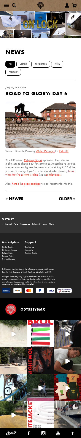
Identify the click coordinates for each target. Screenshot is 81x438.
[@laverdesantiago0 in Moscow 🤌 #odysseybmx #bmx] (13, 414)
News (15, 52)
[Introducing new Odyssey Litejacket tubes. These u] (40, 414)
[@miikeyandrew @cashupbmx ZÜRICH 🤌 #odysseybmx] (67, 414)
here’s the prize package (26, 184)
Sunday (5, 272)
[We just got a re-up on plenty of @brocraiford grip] (40, 333)
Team (57, 64)
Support (30, 242)
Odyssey (8, 218)
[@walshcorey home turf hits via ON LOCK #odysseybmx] (13, 333)
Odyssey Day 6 (33, 160)
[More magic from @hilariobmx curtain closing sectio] (67, 360)
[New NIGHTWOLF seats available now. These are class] (40, 360)
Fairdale (13, 272)
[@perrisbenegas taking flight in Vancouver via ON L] (40, 387)
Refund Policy (7, 253)
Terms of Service (8, 259)
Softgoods (36, 224)
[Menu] (6, 5)
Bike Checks (41, 64)
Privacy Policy (8, 256)
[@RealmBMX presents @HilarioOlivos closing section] (13, 387)
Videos (23, 64)
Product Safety (31, 253)
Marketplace (11, 242)
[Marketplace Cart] (74, 5)
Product (13, 72)
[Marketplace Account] (67, 5)
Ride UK (63, 151)
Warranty (29, 250)
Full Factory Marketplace (12, 269)
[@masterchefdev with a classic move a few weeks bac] (13, 360)
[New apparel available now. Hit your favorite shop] (67, 387)
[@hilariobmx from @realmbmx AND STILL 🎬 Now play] (67, 333)
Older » (67, 198)
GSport (24, 272)
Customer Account (9, 250)
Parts (16, 224)
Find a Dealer (7, 247)
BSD (49, 272)
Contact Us (29, 247)
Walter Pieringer (45, 151)
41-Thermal (7, 224)
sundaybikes (53, 174)
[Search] (14, 5)
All (10, 64)
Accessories (25, 224)
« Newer (14, 198)
